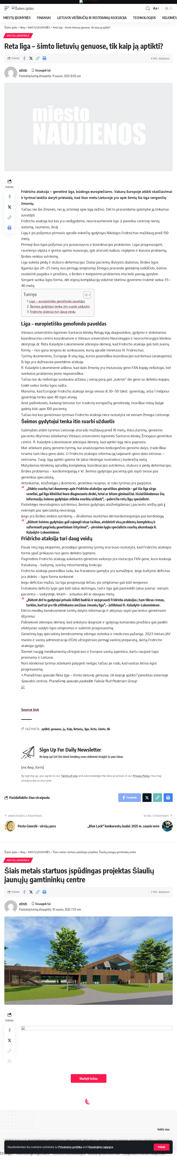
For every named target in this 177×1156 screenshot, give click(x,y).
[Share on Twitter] (31, 58)
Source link (30, 710)
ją (64, 729)
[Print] (44, 58)
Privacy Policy (141, 776)
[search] (148, 8)
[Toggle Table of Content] (85, 295)
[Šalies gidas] (23, 8)
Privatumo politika (70, 1147)
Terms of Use (69, 776)
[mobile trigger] (8, 8)
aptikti (45, 729)
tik (108, 729)
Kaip (69, 729)
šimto (101, 729)
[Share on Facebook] (24, 58)
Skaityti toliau (88, 1078)
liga (87, 729)
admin (23, 70)
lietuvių (78, 729)
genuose (56, 729)
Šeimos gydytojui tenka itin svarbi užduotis (60, 306)
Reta (93, 729)
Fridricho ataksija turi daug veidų (53, 311)
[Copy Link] (38, 58)
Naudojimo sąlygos (100, 1147)
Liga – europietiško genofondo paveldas (57, 301)
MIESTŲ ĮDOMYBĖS (18, 35)
